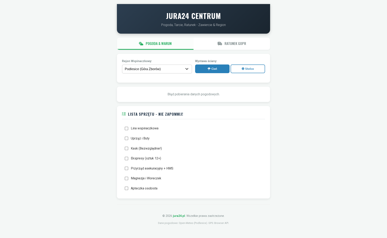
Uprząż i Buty (140, 138)
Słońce (249, 68)
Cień (214, 68)
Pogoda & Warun (158, 43)
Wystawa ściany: (206, 61)
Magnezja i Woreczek (146, 178)
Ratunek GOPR (235, 43)
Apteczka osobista (144, 188)
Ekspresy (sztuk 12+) (146, 158)
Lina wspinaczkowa (144, 128)
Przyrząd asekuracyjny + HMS (152, 168)
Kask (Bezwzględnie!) (146, 148)
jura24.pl (179, 216)
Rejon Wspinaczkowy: (137, 61)
